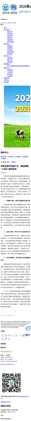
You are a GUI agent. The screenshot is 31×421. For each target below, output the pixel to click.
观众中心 (7, 56)
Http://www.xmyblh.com (7, 364)
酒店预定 (10, 62)
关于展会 (7, 29)
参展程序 (10, 48)
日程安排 (10, 33)
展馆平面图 (10, 42)
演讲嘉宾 (10, 58)
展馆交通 (6, 78)
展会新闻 (10, 70)
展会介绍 (10, 31)
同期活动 (10, 38)
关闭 (2, 415)
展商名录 (10, 46)
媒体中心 (7, 68)
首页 (5, 27)
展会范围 (10, 40)
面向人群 (10, 60)
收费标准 (10, 50)
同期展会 (7, 64)
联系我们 (6, 82)
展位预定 (10, 54)
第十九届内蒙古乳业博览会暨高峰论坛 (18, 66)
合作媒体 (10, 74)
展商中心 (7, 44)
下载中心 (6, 80)
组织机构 (10, 35)
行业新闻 (10, 72)
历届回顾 (10, 76)
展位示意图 (10, 52)
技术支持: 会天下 (6, 402)
